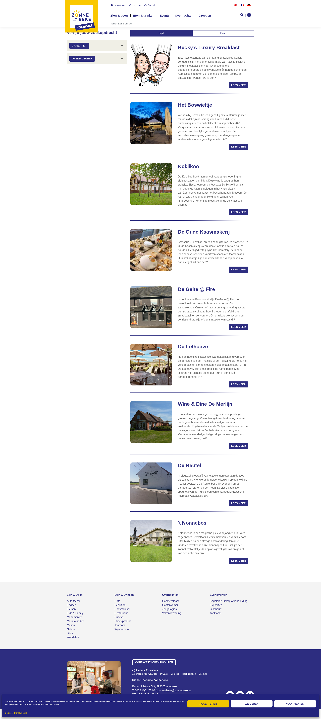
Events (165, 15)
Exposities (216, 605)
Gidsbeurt (215, 609)
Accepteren (208, 703)
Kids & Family (75, 613)
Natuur (71, 629)
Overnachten (184, 15)
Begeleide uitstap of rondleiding (228, 601)
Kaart (223, 33)
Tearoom (120, 625)
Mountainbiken (75, 621)
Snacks (119, 617)
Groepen (205, 15)
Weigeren (251, 703)
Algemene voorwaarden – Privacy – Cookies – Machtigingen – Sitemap (169, 673)
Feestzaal (120, 605)
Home (113, 24)
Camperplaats (170, 601)
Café (117, 601)
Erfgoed (71, 605)
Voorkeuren (295, 703)
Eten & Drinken (124, 594)
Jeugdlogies (169, 609)
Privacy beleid (20, 713)
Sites (70, 633)
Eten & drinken (143, 15)
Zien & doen (119, 15)
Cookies (9, 713)
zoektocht (215, 613)
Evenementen (218, 594)
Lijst (161, 33)
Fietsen (71, 609)
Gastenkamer (170, 605)
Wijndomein (122, 629)
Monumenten (74, 617)
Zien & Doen (75, 594)
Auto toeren (74, 601)
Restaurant (121, 613)
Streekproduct (123, 621)
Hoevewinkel (122, 609)
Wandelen (73, 637)
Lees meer (238, 85)
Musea (71, 625)
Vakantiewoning (171, 613)
